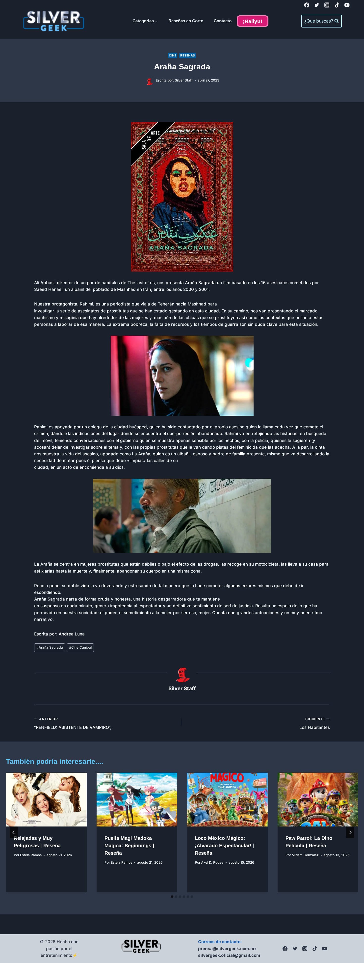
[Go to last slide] (14, 832)
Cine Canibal (80, 647)
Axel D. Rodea (212, 862)
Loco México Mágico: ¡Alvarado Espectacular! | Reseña (225, 845)
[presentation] (46, 799)
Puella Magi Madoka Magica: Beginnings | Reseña (129, 845)
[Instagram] (327, 5)
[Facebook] (307, 5)
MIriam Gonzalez (305, 855)
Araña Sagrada (49, 647)
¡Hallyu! (252, 21)
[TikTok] (337, 5)
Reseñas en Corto (185, 21)
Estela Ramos (31, 855)
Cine (172, 55)
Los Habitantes (314, 723)
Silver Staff (184, 80)
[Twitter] (317, 5)
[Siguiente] (350, 832)
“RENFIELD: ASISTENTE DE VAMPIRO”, (72, 723)
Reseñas (187, 55)
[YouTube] (347, 5)
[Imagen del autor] (149, 80)
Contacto (223, 21)
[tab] (172, 896)
